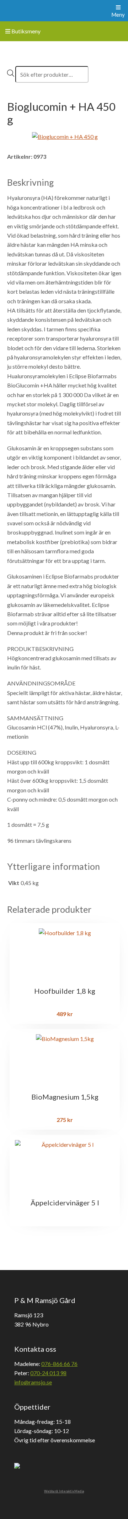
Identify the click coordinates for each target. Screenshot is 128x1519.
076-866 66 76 (59, 1363)
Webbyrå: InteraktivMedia (64, 1491)
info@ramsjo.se (33, 1382)
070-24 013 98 (48, 1372)
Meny (118, 14)
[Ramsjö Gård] (18, 11)
